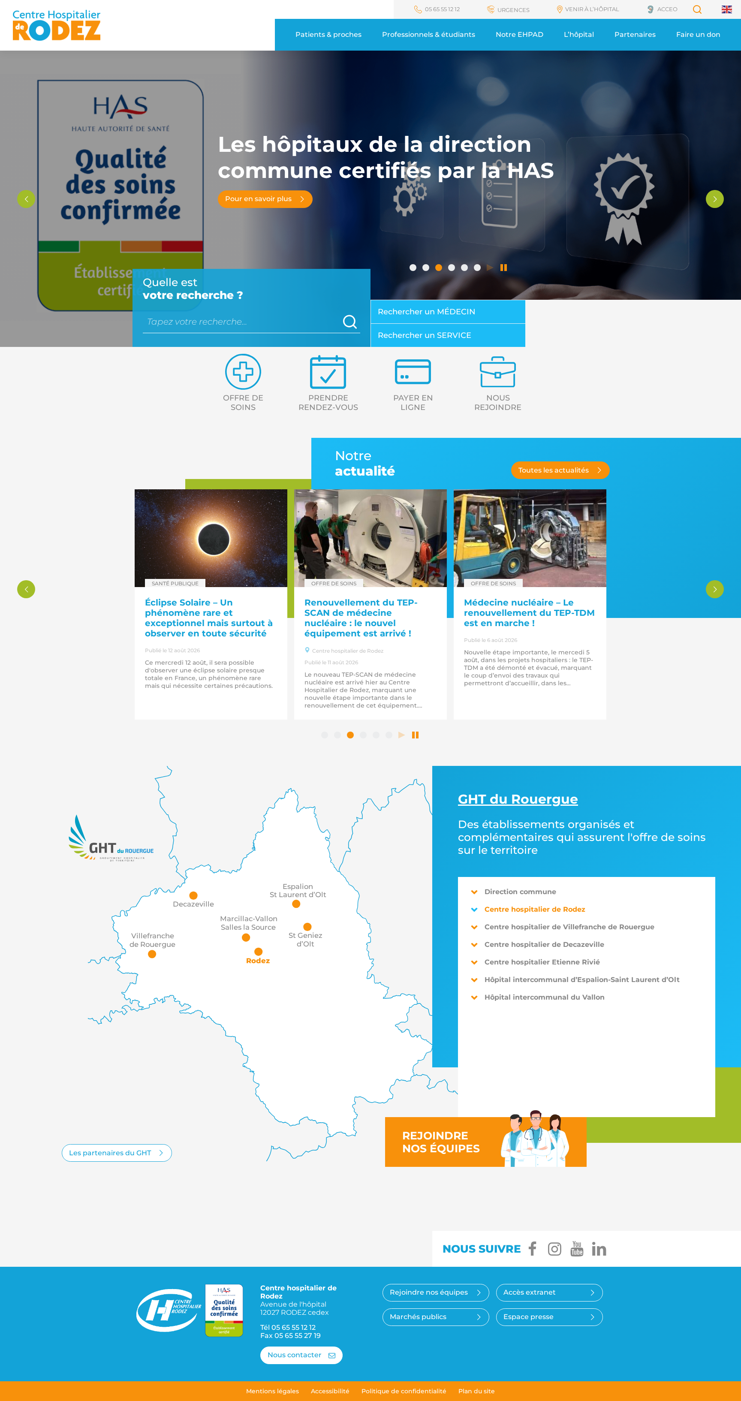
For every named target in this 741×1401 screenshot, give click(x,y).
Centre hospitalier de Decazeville (544, 944)
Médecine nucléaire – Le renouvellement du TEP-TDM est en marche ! (369, 612)
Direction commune (520, 892)
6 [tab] (478, 268)
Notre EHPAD (519, 34)
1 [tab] (414, 268)
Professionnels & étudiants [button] (428, 34)
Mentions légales (272, 1391)
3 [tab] (439, 268)
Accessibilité (330, 1391)
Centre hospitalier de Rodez (535, 909)
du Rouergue (518, 799)
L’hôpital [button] (579, 34)
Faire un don (698, 34)
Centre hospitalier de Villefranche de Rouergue (569, 927)
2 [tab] (426, 268)
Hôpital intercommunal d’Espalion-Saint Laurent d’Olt (582, 980)
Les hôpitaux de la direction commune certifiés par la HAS (527, 612)
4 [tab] (452, 268)
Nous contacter (295, 1355)
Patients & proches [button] (328, 34)
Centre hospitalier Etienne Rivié (542, 962)
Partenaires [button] (635, 34)
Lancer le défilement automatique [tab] (491, 268)
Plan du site (476, 1391)
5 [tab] (465, 268)
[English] (727, 9)
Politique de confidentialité (403, 1391)
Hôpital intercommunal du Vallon (545, 997)
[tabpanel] (370, 199)
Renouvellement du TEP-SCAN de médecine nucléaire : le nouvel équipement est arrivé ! (201, 618)
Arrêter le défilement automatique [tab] (504, 268)
